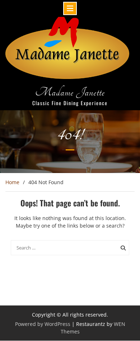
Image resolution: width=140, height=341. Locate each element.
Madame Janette (70, 92)
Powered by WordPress (42, 324)
